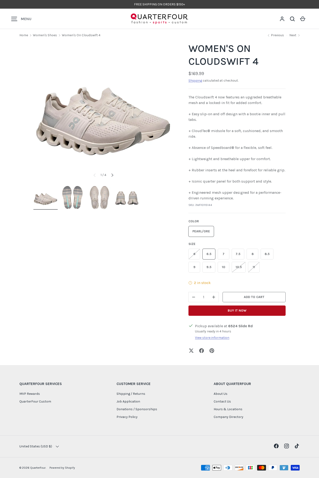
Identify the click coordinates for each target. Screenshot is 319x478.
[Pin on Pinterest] (212, 350)
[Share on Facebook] (201, 350)
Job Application (128, 401)
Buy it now (237, 311)
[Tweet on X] (191, 350)
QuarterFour (38, 467)
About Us (220, 394)
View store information (212, 338)
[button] (292, 19)
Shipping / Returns (131, 394)
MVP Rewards (29, 394)
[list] (103, 112)
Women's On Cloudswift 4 (81, 35)
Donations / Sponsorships (137, 409)
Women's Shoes (45, 35)
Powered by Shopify (62, 467)
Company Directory (228, 417)
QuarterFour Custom (35, 401)
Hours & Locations (228, 409)
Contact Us (222, 401)
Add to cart (254, 297)
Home (23, 35)
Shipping (195, 81)
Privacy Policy (127, 417)
